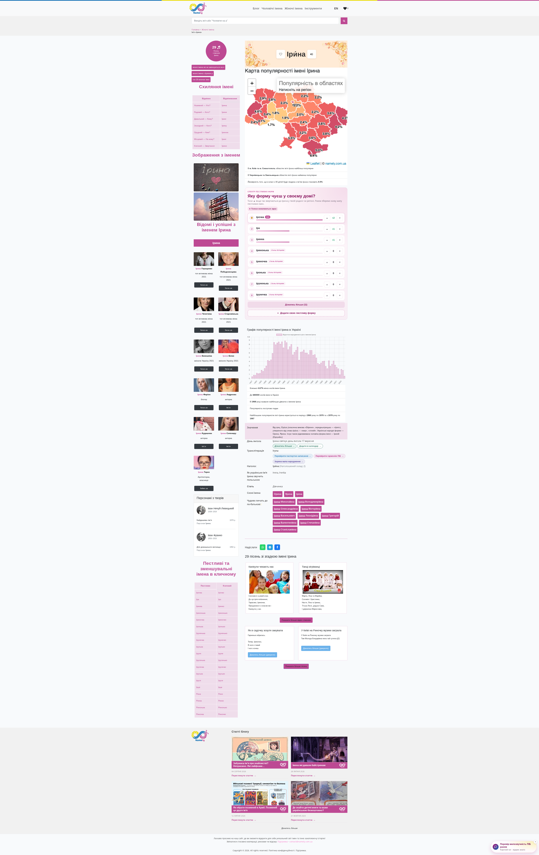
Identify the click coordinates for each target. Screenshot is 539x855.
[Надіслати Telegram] (270, 547)
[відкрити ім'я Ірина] (204, 259)
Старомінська (228, 314)
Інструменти (313, 8)
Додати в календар (308, 446)
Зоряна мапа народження (288, 461)
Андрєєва (228, 394)
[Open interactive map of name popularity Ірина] (296, 116)
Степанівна (310, 522)
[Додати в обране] (280, 54)
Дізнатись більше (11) (296, 304)
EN (336, 8)
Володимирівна (310, 501)
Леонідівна (308, 515)
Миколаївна (284, 501)
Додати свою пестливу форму (296, 313)
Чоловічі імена (273, 8)
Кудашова (204, 433)
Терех (204, 472)
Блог (256, 8)
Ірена (299, 494)
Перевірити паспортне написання (291, 456)
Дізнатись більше (283, 446)
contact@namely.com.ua (300, 841)
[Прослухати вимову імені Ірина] (311, 54)
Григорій (330, 515)
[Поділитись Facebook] (277, 547)
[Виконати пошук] (344, 20)
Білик (228, 356)
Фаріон (203, 394)
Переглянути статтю (244, 775)
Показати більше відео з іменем (296, 620)
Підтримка (283, 841)
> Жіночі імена (207, 29)
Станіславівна (285, 529)
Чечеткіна (204, 314)
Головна (196, 29)
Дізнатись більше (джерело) (262, 655)
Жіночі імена (293, 8)
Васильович (284, 515)
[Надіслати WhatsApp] (262, 547)
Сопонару (228, 433)
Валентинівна (285, 522)
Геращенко (204, 268)
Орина (277, 494)
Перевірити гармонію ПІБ (328, 456)
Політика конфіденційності (282, 850)
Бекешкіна (204, 356)
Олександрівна (286, 508)
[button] (216, 177)
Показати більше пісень (296, 666)
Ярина (288, 494)
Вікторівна (311, 508)
